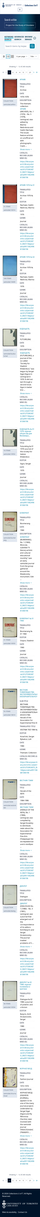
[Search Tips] (34, 38)
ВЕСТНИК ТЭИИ (26, 807)
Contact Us (22, 1212)
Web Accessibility (9, 1212)
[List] (8, 56)
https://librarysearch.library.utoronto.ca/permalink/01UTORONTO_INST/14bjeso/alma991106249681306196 (27, 169)
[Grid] (12, 56)
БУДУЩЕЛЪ (25, 353)
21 (30, 72)
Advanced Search (19, 38)
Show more (25, 149)
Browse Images (28, 38)
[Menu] (20, 9)
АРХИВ (23, 109)
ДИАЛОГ (23, 903)
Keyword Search (8, 38)
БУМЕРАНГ (24, 537)
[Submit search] (32, 46)
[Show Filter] (4, 56)
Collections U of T (16, 1193)
